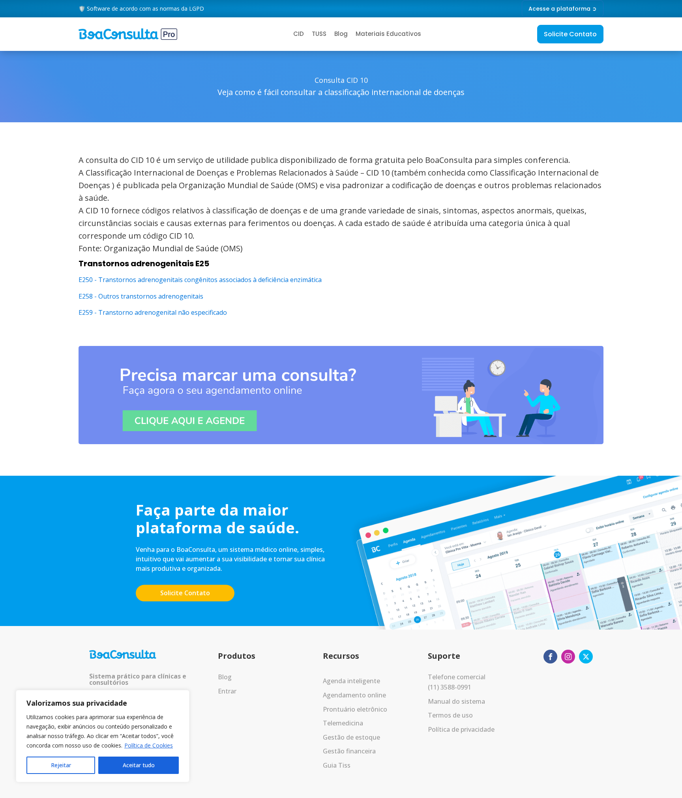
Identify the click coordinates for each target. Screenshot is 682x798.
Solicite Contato (570, 34)
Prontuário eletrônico (355, 709)
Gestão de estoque (351, 737)
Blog (341, 34)
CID (298, 34)
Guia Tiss (336, 765)
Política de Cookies (148, 745)
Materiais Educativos (388, 34)
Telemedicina (343, 723)
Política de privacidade (461, 729)
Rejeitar (61, 765)
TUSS (319, 34)
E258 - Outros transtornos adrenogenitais (141, 296)
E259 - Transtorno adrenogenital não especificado (153, 312)
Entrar (227, 691)
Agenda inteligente (351, 681)
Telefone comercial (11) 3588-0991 (456, 682)
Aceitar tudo (139, 765)
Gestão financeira (349, 751)
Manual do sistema (456, 701)
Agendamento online (354, 695)
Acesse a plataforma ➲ (562, 9)
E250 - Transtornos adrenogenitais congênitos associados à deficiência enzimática (200, 279)
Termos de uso (450, 715)
